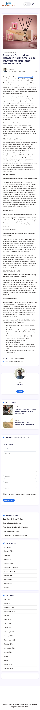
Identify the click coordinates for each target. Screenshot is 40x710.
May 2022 (7, 656)
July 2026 (7, 599)
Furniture (7, 555)
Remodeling (8, 579)
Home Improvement (11, 567)
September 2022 (9, 648)
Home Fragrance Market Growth (13, 361)
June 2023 (7, 620)
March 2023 (8, 628)
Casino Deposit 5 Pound (11, 531)
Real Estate (8, 575)
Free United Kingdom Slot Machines (15, 527)
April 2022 (7, 660)
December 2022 (9, 640)
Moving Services (9, 571)
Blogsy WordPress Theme (20, 707)
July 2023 (7, 616)
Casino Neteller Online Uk (12, 523)
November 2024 (9, 611)
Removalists (8, 584)
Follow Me (20, 391)
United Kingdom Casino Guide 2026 (15, 535)
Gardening (7, 559)
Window (6, 588)
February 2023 (9, 632)
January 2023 (8, 636)
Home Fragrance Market (17, 358)
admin (12, 69)
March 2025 (8, 603)
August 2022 (8, 652)
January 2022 (8, 668)
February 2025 (9, 607)
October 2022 (8, 644)
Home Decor (8, 563)
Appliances (7, 547)
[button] (27, 4)
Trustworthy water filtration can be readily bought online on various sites (26, 411)
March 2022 (8, 664)
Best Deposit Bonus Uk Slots (13, 519)
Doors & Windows (10, 551)
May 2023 (7, 624)
